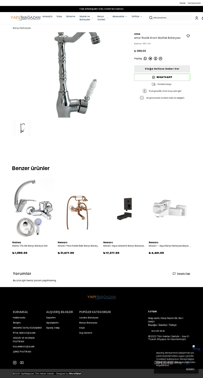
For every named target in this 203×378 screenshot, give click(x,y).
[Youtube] (22, 362)
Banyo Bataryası (22, 28)
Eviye (59, 16)
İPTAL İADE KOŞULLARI (24, 332)
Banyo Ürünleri (101, 18)
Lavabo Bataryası (88, 317)
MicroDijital (75, 373)
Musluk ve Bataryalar (85, 18)
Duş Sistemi (85, 332)
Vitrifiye (135, 16)
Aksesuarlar (118, 16)
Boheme (70, 16)
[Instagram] (14, 362)
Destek (182, 3)
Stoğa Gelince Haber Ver (162, 69)
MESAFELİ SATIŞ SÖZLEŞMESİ (27, 327)
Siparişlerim (52, 322)
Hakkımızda (19, 317)
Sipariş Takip (53, 327)
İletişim (17, 322)
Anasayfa (47, 16)
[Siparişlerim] (197, 18)
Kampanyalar (194, 3)
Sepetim (51, 317)
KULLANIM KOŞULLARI (23, 346)
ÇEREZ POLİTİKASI (22, 351)
